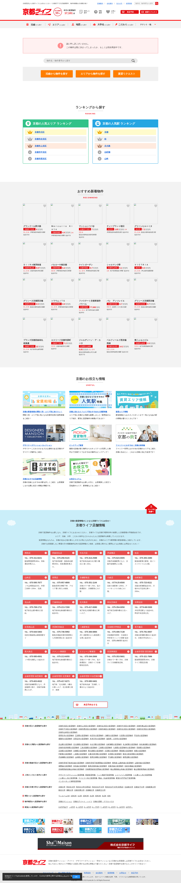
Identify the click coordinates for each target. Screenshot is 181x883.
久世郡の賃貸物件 (126, 735)
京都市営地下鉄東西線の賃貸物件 (98, 763)
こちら (64, 876)
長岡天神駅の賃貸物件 (98, 757)
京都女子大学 (139, 787)
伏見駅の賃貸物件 (115, 754)
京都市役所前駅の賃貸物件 (68, 748)
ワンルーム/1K (64, 796)
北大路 (107, 146)
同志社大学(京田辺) (83, 787)
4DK (109, 796)
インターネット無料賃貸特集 (69, 781)
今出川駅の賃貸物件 (97, 744)
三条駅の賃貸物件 (105, 748)
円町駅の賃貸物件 (65, 754)
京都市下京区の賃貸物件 (67, 729)
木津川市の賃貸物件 (97, 739)
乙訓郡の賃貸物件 (82, 735)
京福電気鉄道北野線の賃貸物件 (97, 769)
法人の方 (119, 3)
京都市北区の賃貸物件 (67, 726)
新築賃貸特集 (90, 775)
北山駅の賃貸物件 (65, 744)
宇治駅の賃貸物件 (115, 757)
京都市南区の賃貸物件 (107, 729)
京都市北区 (40, 132)
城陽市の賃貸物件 (65, 739)
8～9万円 (112, 807)
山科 (106, 159)
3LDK (104, 796)
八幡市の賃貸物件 (111, 735)
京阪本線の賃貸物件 (115, 766)
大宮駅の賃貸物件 (111, 751)
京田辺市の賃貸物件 (81, 739)
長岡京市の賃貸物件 (66, 735)
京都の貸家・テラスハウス (103, 801)
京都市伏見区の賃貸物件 (146, 729)
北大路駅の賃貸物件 (81, 744)
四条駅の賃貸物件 (143, 748)
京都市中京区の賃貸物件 (126, 726)
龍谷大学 (61, 790)
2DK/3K (86, 796)
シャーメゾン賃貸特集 (123, 775)
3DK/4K (98, 796)
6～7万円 (95, 807)
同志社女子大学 (98, 787)
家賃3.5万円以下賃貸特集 (126, 778)
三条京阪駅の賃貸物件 (88, 748)
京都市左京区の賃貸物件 (106, 726)
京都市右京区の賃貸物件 (126, 729)
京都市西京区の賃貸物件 (87, 729)
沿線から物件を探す (57, 73)
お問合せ (122, 873)
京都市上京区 (41, 146)
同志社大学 (70, 787)
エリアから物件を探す (93, 73)
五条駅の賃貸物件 (65, 751)
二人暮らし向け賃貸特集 (67, 778)
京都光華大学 (79, 790)
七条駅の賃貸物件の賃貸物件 (124, 748)
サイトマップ (48, 873)
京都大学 (61, 787)
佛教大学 (69, 790)
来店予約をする (90, 705)
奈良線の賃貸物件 (80, 766)
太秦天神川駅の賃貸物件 (97, 754)
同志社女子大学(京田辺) (114, 787)
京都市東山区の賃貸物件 (146, 726)
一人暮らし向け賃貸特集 (142, 775)
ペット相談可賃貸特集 (105, 775)
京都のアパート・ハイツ (82, 801)
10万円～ (129, 807)
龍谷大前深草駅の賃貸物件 (133, 754)
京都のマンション (65, 801)
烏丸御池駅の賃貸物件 (147, 744)
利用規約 (87, 873)
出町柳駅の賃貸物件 (114, 744)
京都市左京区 (41, 139)
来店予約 (130, 12)
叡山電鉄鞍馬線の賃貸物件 (144, 769)
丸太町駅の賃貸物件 (130, 744)
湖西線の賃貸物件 (65, 766)
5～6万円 (87, 807)
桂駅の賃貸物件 (140, 751)
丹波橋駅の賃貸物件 (66, 757)
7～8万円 (103, 807)
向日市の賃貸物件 (97, 735)
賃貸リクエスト (151, 12)
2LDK (92, 796)
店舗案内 (100, 3)
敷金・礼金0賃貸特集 (106, 778)
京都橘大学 (90, 790)
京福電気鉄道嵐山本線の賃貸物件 (71, 769)
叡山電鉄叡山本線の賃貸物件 (121, 769)
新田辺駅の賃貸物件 (130, 757)
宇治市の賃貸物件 (141, 735)
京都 (106, 132)
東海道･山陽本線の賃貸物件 (123, 763)
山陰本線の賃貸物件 (142, 763)
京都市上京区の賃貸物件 (86, 726)
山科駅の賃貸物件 (82, 757)
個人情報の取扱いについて (68, 873)
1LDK (80, 796)
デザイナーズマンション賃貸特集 (71, 775)
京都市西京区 (41, 159)
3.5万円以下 (63, 807)
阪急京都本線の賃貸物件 (97, 766)
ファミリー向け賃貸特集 (87, 778)
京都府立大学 (100, 790)
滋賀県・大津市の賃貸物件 (116, 739)
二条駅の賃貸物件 (80, 754)
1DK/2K (74, 796)
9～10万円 (121, 807)
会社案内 (110, 3)
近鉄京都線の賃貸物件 (133, 766)
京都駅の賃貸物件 (80, 751)
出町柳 (107, 152)
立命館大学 (128, 787)
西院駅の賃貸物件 (126, 751)
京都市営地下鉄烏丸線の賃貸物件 (71, 763)
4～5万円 (79, 807)
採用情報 (129, 3)
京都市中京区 (41, 152)
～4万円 (72, 807)
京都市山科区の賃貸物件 (67, 732)
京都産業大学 (150, 787)
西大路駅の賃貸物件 (96, 751)
